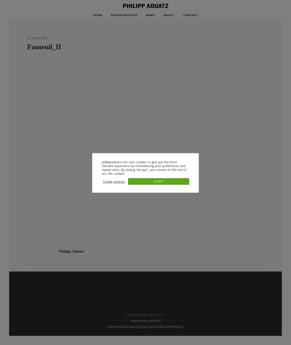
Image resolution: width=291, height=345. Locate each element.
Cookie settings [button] (114, 181)
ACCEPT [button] (159, 181)
